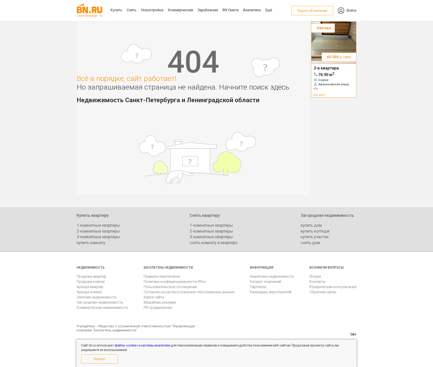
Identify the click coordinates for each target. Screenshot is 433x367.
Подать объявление (312, 10)
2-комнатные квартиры (98, 231)
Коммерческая (180, 10)
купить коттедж (315, 231)
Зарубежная (208, 10)
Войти (351, 10)
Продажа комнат (91, 281)
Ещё (268, 10)
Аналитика (252, 10)
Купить (116, 10)
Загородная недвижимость (100, 302)
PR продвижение (158, 307)
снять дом (310, 242)
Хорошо (99, 358)
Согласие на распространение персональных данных (189, 292)
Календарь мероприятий (270, 292)
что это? (319, 95)
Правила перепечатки (162, 276)
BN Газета (230, 10)
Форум (315, 276)
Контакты (317, 281)
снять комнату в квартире (213, 242)
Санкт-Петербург (87, 15)
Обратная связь (322, 292)
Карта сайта (154, 297)
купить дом (311, 225)
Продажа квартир (91, 276)
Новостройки (152, 10)
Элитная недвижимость (97, 297)
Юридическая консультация (332, 287)
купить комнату (91, 242)
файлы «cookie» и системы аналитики (142, 345)
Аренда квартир (90, 287)
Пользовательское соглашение (170, 287)
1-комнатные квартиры (98, 225)
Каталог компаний (265, 281)
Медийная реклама (160, 302)
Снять (131, 10)
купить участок (315, 236)
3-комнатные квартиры (98, 236)
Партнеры (258, 287)
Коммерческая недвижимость (102, 307)
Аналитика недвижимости (272, 276)
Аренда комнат (89, 292)
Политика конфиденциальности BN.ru (175, 281)
